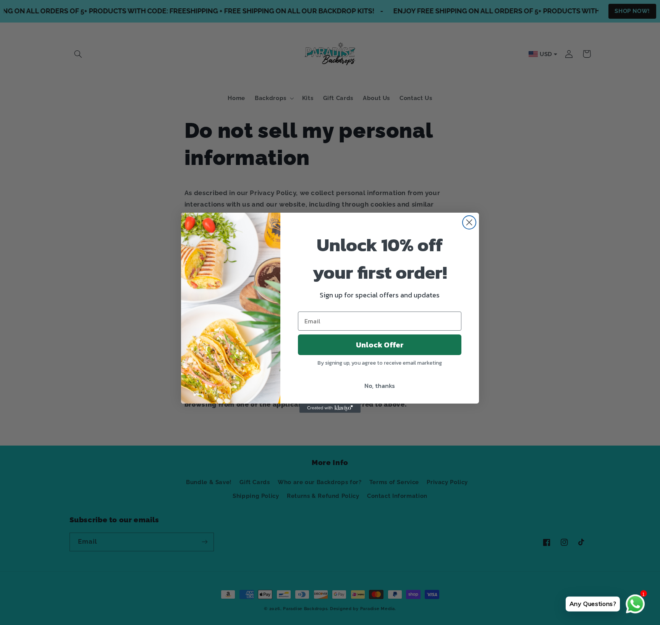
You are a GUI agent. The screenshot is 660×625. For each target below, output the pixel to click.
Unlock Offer (380, 344)
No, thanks (379, 385)
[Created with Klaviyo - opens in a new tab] (330, 408)
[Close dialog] (469, 222)
